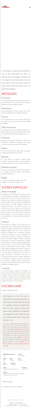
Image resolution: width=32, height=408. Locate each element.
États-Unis (5, 364)
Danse (25, 40)
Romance (26, 45)
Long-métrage (21, 355)
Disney (20, 45)
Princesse (5, 44)
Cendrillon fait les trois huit (22, 330)
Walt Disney (20, 360)
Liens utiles (18, 402)
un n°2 (8, 328)
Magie (9, 42)
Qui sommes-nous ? (11, 405)
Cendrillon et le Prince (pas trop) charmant (17, 344)
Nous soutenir (24, 405)
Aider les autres (12, 40)
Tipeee (20, 386)
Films (11, 402)
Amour (20, 40)
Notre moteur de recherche (17, 404)
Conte (15, 45)
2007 (7, 35)
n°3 (5, 330)
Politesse (23, 42)
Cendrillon (24, 326)
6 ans (20, 37)
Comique (10, 45)
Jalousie (4, 42)
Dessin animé (25, 369)
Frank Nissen (13, 364)
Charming (5, 345)
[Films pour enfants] (6, 8)
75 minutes (9, 39)
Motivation (16, 42)
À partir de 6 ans (7, 33)
